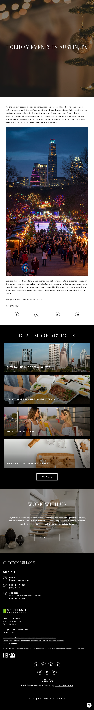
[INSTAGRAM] (43, 664)
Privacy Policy (57, 698)
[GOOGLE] (47, 672)
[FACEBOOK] (36, 664)
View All (47, 477)
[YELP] (57, 664)
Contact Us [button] (47, 538)
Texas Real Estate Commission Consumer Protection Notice (29, 638)
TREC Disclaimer (10, 643)
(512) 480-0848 (10, 624)
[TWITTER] (39, 672)
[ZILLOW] (54, 672)
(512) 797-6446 (16, 588)
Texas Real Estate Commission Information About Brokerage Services (33, 640)
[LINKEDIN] (50, 664)
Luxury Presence (64, 685)
